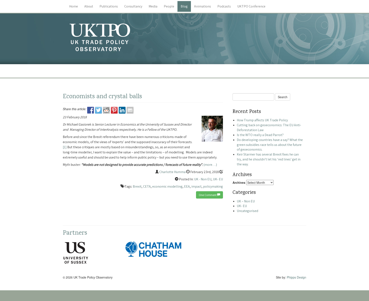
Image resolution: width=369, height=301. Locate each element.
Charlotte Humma (172, 172)
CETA (147, 186)
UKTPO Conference (251, 6)
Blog (184, 6)
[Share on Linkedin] (122, 110)
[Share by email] (130, 110)
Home (73, 6)
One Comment (208, 195)
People (169, 6)
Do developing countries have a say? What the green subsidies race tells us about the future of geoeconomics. (270, 145)
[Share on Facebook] (90, 110)
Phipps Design (296, 277)
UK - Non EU (202, 179)
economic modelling (167, 186)
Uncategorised (247, 211)
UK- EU (218, 179)
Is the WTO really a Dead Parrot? (260, 135)
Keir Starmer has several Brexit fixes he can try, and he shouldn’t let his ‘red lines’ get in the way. (268, 159)
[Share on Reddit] (106, 110)
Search (282, 97)
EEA (187, 186)
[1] (65, 147)
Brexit (137, 186)
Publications (109, 6)
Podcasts (224, 6)
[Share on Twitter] (98, 110)
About (88, 6)
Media (153, 6)
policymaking (213, 186)
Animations (202, 6)
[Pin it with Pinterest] (114, 110)
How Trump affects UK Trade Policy (262, 120)
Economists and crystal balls (102, 96)
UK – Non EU (246, 201)
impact (196, 186)
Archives (239, 182)
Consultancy (133, 6)
